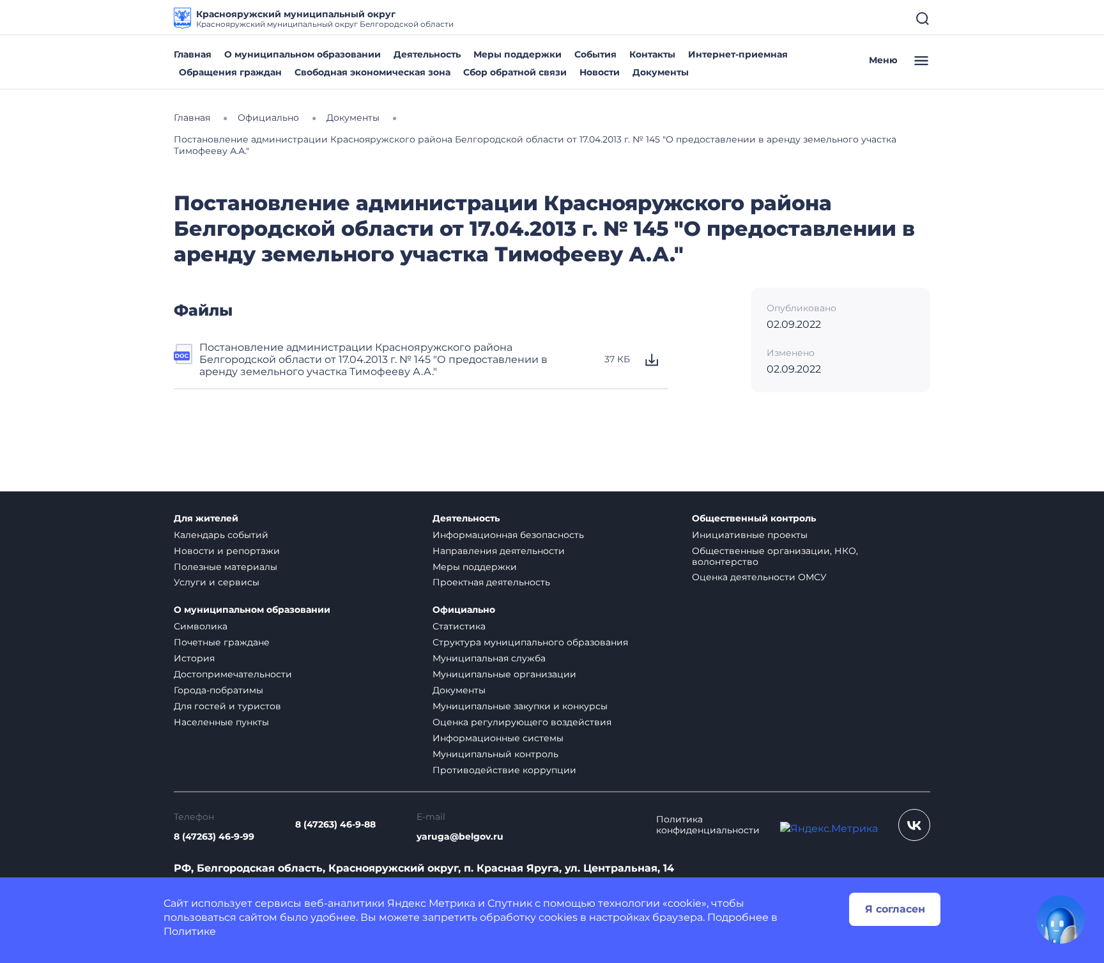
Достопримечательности (233, 674)
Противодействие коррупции (504, 770)
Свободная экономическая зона (372, 72)
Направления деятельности (499, 551)
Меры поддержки (517, 54)
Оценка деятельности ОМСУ (759, 577)
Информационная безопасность (508, 535)
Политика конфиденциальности (708, 825)
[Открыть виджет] (1060, 919)
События (595, 54)
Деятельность (427, 54)
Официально (464, 610)
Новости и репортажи (227, 551)
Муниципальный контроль (495, 754)
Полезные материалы (225, 567)
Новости (599, 72)
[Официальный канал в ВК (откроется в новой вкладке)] (914, 825)
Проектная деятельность (491, 582)
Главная (192, 54)
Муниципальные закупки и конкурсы (520, 706)
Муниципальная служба (489, 658)
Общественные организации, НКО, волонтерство (775, 556)
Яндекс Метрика (431, 903)
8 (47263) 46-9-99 (214, 836)
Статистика (459, 626)
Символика (200, 626)
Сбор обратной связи (515, 72)
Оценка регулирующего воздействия (522, 722)
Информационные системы (498, 738)
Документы (660, 72)
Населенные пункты (221, 722)
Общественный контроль (754, 518)
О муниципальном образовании (302, 54)
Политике (190, 931)
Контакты (652, 54)
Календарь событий (221, 535)
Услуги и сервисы (216, 582)
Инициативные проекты (750, 535)
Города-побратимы (218, 690)
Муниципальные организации (504, 674)
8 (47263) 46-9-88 (335, 824)
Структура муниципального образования (530, 642)
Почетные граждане (222, 642)
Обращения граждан (230, 72)
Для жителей (206, 518)
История (194, 658)
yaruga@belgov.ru (460, 836)
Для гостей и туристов (227, 706)
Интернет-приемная (738, 54)
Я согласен (895, 909)
